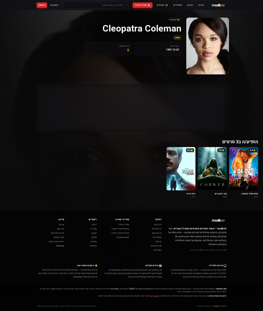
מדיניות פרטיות (57, 233)
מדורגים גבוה (156, 245)
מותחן (94, 237)
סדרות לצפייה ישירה (120, 233)
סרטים (190, 5)
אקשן (94, 233)
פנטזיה (94, 241)
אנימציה (93, 245)
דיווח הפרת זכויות (56, 241)
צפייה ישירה (141, 5)
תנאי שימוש (59, 237)
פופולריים (177, 5)
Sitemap (60, 245)
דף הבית (157, 224)
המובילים (161, 5)
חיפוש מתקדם (123, 237)
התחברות (54, 5)
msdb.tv (216, 306)
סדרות (201, 5)
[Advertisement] (132, 108)
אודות (61, 224)
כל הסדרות (156, 228)
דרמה (94, 224)
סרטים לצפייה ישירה (120, 228)
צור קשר (60, 228)
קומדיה (93, 228)
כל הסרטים (156, 233)
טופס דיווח (154, 296)
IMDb (177, 37)
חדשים (158, 241)
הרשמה (41, 5)
